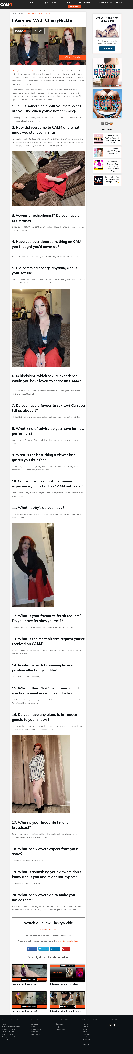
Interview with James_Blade (64, 984)
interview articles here (68, 941)
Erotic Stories (36, 1034)
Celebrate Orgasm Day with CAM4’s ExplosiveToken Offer (107, 166)
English (85, 1037)
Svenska (85, 1024)
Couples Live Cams (8, 1029)
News (33, 1027)
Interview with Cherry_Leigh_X (65, 1011)
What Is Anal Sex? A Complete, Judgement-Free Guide (107, 139)
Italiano (85, 1042)
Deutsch (85, 1027)
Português (86, 1044)
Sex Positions (36, 1029)
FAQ (57, 1027)
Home (4, 1024)
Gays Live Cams (7, 1034)
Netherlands (87, 1034)
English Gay (86, 1039)
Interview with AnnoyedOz (25, 1011)
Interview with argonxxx (24, 984)
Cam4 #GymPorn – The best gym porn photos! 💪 (107, 180)
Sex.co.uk (5, 1039)
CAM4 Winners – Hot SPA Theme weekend (107, 152)
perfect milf (34, 71)
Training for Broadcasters (11, 1027)
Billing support (61, 1029)
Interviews (55, 26)
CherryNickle (17, 71)
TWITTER (51, 929)
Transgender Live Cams (10, 1037)
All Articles (35, 1024)
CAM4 (43, 929)
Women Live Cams (8, 1032)
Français (85, 1032)
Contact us (59, 1024)
